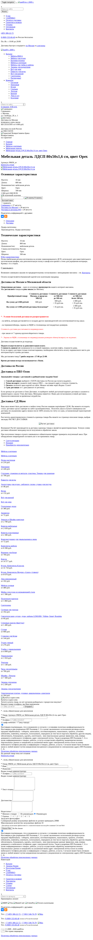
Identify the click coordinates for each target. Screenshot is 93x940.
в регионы (41, 46)
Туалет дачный (7, 643)
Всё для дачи (16, 69)
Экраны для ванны (9, 682)
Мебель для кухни (18, 58)
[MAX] (40, 914)
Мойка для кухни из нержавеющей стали (18, 592)
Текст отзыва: (7, 789)
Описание (10, 221)
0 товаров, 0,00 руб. (9, 107)
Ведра (3, 491)
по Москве (30, 46)
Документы (10, 881)
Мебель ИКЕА (17, 56)
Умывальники (7, 656)
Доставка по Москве (9, 207)
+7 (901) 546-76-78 (29, 914)
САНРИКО (10, 18)
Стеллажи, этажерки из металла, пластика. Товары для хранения (27, 473)
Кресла (4, 559)
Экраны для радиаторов (20, 67)
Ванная (14, 93)
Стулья (4, 629)
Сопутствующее (12, 441)
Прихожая (15, 85)
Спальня (14, 89)
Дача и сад (15, 96)
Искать (4, 11)
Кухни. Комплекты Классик (12, 566)
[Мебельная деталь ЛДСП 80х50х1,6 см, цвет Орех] (18, 167)
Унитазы (4, 662)
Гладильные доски (8, 506)
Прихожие (5, 467)
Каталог (9, 54)
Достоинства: (6, 800)
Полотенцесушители (9, 599)
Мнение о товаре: (9, 814)
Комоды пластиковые (10, 533)
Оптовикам (10, 27)
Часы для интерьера (9, 669)
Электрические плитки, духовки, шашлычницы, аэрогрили (25, 693)
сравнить (7, 203)
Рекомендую (41, 814)
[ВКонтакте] (2, 216)
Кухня (13, 87)
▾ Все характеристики (10, 257)
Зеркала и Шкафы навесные (12, 519)
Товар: (4, 715)
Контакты (10, 29)
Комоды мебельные (9, 526)
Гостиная (14, 82)
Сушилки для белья (9, 636)
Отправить (29, 707)
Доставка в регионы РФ (11, 210)
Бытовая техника (18, 60)
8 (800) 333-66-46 (8, 37)
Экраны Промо (12, 866)
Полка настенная (8, 460)
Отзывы (9, 25)
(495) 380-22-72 (7, 33)
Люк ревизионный (8, 579)
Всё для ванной (17, 74)
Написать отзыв (7, 165)
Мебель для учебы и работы (22, 65)
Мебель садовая (7, 585)
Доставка (9, 223)
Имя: (3, 717)
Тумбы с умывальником (11, 649)
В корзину (38, 198)
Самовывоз (5, 205)
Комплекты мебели (9, 546)
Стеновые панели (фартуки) (12, 623)
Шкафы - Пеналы (8, 676)
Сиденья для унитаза (9, 610)
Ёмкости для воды (18, 71)
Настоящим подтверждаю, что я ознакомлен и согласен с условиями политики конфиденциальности (42, 727)
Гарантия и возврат (14, 22)
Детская (14, 91)
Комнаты (9, 80)
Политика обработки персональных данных (19, 751)
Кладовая (14, 98)
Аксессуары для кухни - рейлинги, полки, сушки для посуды (26, 484)
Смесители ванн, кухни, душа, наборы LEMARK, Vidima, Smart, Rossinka (31, 616)
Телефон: (5, 720)
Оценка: (5, 816)
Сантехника (16, 76)
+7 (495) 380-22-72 (12, 914)
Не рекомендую (26, 814)
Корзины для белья (9, 552)
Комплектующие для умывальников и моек (19, 539)
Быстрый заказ (7, 200)
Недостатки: (6, 811)
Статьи (9, 885)
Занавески (5, 513)
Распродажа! (16, 78)
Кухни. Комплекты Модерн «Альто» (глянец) (19, 572)
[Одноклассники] (5, 216)
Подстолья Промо (13, 868)
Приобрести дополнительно (17, 445)
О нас (8, 16)
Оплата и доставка (13, 20)
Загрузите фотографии (10, 818)
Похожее (9, 443)
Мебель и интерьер (18, 63)
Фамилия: (6, 769)
